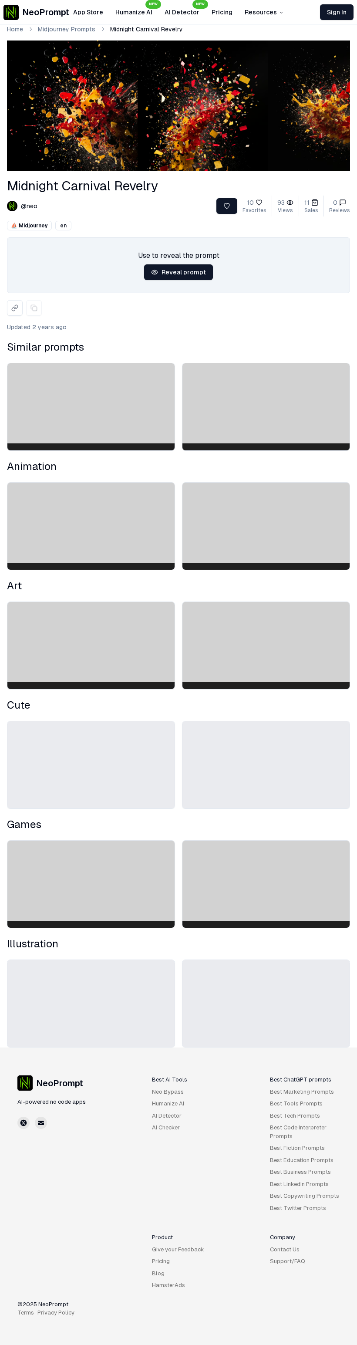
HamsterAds (168, 1285)
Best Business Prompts (300, 1172)
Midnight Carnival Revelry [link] (146, 29)
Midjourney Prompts (66, 29)
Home (15, 29)
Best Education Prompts (301, 1160)
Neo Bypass (168, 1091)
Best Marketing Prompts (302, 1091)
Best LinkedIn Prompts (299, 1184)
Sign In (337, 12)
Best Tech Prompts (295, 1115)
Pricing (222, 12)
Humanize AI (136, 9)
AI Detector (185, 9)
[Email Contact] (41, 1123)
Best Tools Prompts (296, 1103)
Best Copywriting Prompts (304, 1196)
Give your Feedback (178, 1249)
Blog (158, 1273)
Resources (261, 12)
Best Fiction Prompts (297, 1148)
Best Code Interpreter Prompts (298, 1131)
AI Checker (166, 1127)
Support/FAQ (287, 1261)
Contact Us (285, 1249)
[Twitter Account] (23, 1123)
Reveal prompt (184, 272)
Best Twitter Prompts (298, 1208)
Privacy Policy (55, 1312)
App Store (88, 12)
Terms (25, 1312)
